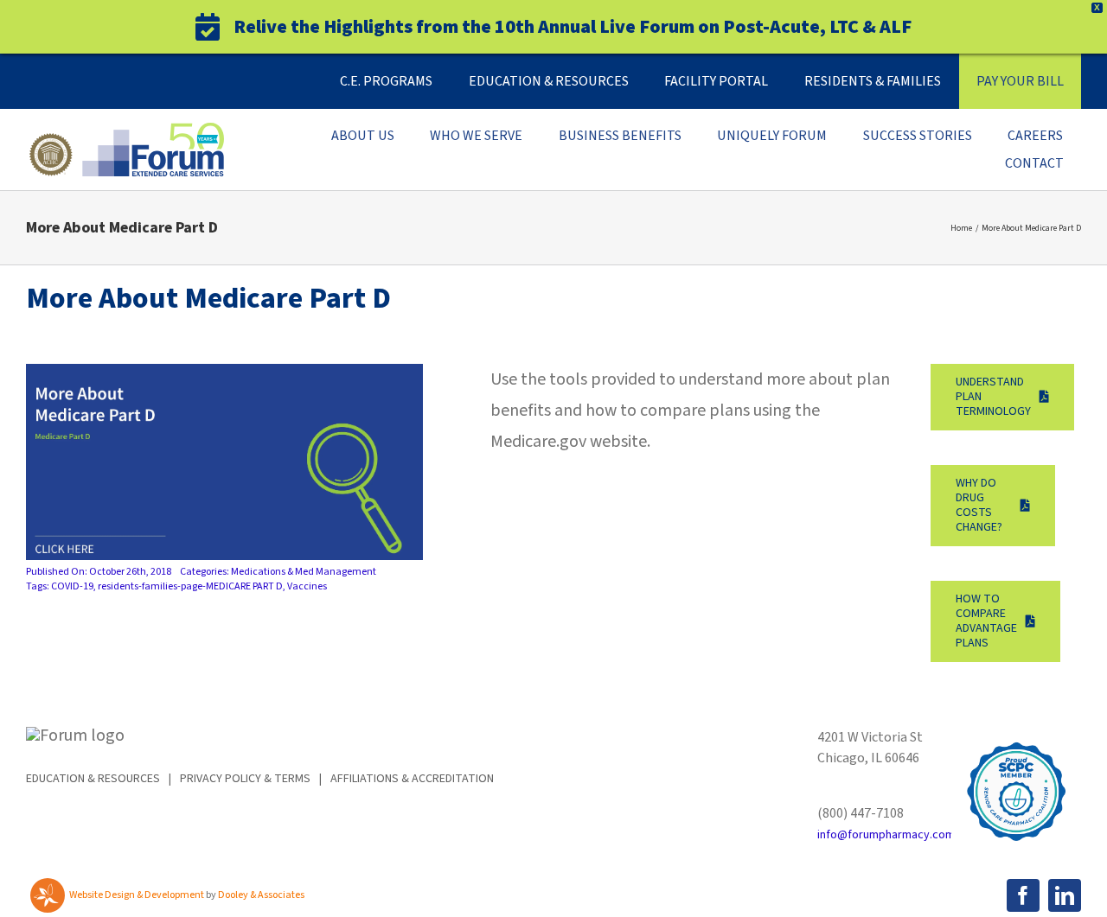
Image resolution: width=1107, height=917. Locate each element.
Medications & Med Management (303, 571)
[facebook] (1023, 895)
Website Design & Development (136, 895)
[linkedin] (1064, 895)
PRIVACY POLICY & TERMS (245, 778)
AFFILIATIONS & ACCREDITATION (412, 778)
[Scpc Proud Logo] (1016, 735)
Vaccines (307, 586)
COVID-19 (72, 586)
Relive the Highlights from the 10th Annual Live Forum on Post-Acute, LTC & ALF (573, 27)
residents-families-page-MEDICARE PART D (190, 586)
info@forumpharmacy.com (886, 835)
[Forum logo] (125, 131)
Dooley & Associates (261, 895)
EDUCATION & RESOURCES (93, 778)
